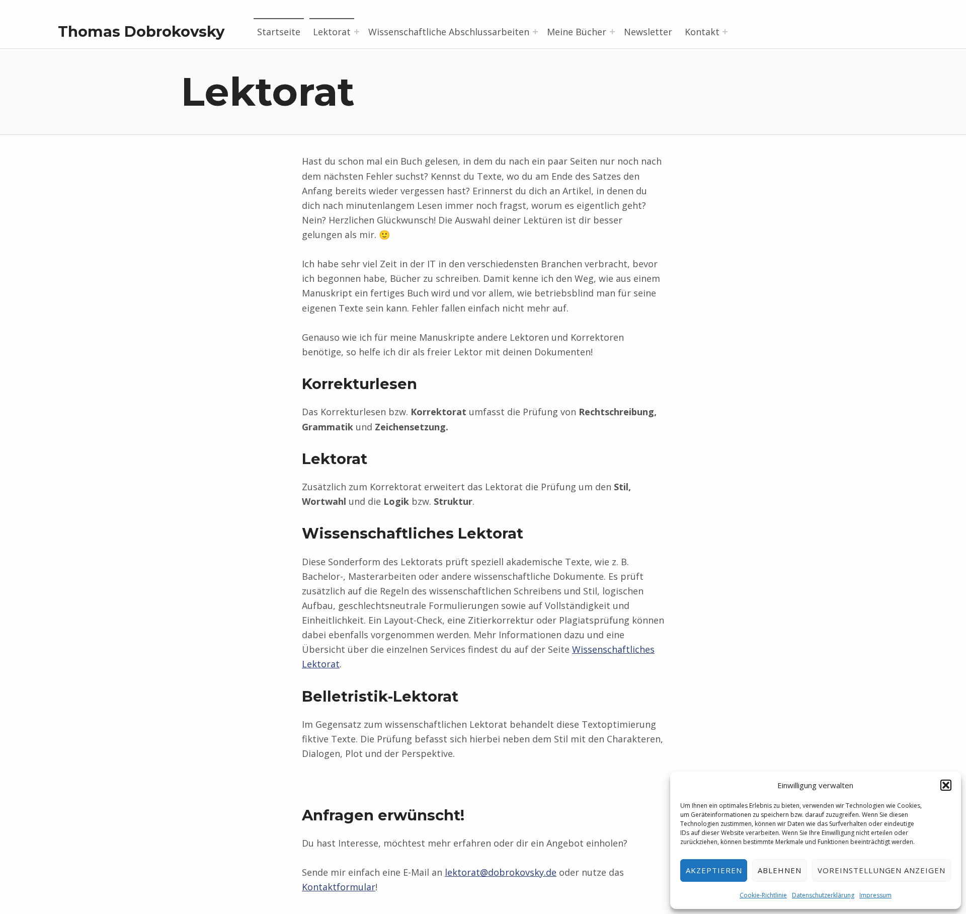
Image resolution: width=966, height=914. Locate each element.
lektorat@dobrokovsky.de (500, 872)
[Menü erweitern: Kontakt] (725, 31)
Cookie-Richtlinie (763, 895)
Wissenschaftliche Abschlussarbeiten (448, 32)
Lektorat (332, 32)
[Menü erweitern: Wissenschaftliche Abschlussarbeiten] (535, 31)
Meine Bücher (576, 32)
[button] (946, 785)
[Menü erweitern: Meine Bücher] (612, 31)
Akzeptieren (714, 870)
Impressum (875, 895)
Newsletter (648, 32)
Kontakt (702, 32)
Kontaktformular (338, 887)
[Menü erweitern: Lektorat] (356, 31)
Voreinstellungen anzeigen (881, 870)
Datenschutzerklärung (823, 895)
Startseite (278, 32)
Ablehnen (779, 870)
